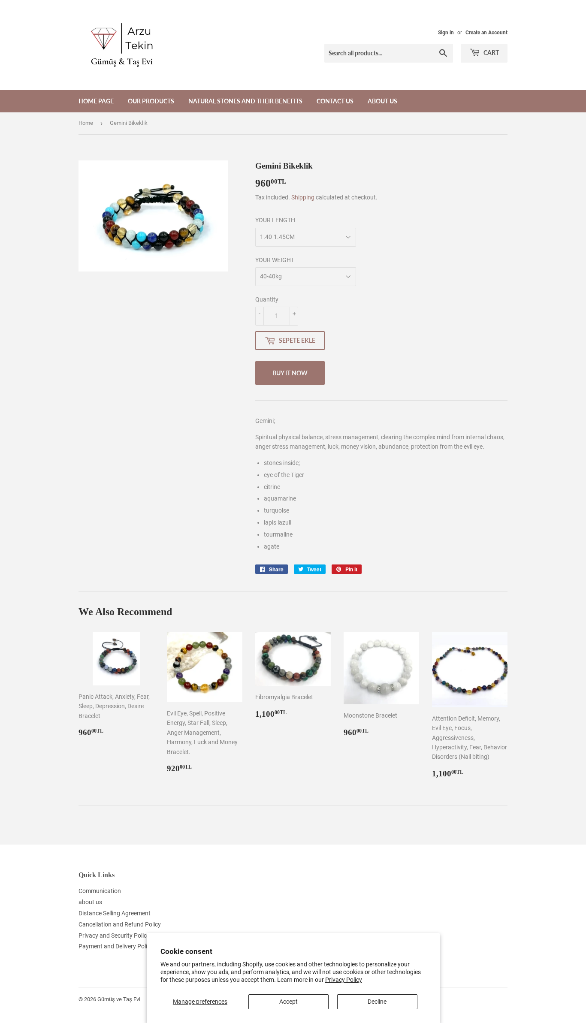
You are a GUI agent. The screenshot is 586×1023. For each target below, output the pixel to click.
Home (86, 123)
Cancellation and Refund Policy (120, 924)
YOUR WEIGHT (274, 260)
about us (382, 101)
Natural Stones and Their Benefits (245, 101)
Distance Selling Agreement (115, 913)
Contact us (335, 101)
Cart (490, 52)
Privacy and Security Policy (114, 935)
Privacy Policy (343, 979)
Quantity (266, 299)
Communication (100, 890)
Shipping (302, 197)
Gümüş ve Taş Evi (118, 999)
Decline (377, 1001)
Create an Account (486, 33)
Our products (151, 101)
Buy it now (290, 373)
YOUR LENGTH (275, 220)
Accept (288, 1001)
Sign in (446, 33)
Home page (96, 101)
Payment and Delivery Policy (116, 946)
